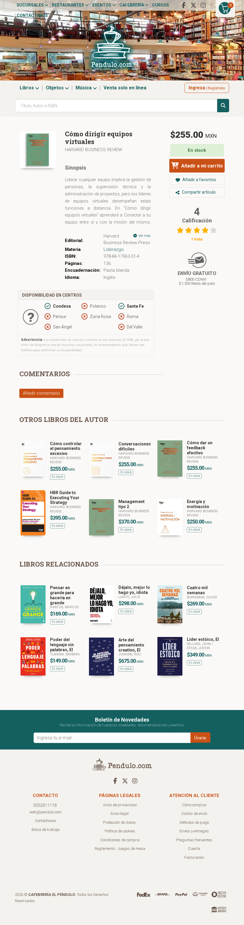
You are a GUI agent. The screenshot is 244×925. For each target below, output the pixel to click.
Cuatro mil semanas (197, 590)
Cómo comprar (194, 805)
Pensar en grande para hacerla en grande (62, 595)
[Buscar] (223, 105)
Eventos (102, 5)
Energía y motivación (198, 504)
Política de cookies (120, 831)
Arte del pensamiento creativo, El (131, 645)
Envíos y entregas (194, 831)
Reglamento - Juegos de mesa (120, 848)
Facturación (194, 857)
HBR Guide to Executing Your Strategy (64, 497)
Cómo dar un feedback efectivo (199, 447)
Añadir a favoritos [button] (199, 179)
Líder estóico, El (203, 639)
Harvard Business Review (93, 149)
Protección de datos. (120, 822)
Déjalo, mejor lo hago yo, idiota (134, 590)
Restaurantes (68, 5)
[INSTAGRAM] (203, 5)
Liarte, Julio (129, 597)
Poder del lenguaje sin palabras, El (62, 644)
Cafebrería (132, 5)
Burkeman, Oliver (202, 597)
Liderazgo (114, 249)
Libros (27, 88)
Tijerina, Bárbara (65, 654)
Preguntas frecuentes (194, 840)
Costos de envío (194, 813)
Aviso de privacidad (120, 805)
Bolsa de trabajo (46, 829)
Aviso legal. (119, 813)
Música (84, 88)
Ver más (144, 236)
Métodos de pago (194, 822)
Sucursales (31, 5)
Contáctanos (32, 15)
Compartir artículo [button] (198, 192)
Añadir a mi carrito (201, 166)
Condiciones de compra (120, 840)
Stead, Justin (198, 648)
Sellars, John (199, 644)
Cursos (160, 5)
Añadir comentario (41, 393)
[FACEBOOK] (183, 5)
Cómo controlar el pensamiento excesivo (66, 448)
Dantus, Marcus (64, 607)
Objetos (55, 88)
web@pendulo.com (45, 812)
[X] (193, 5)
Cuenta (194, 848)
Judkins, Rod (129, 654)
